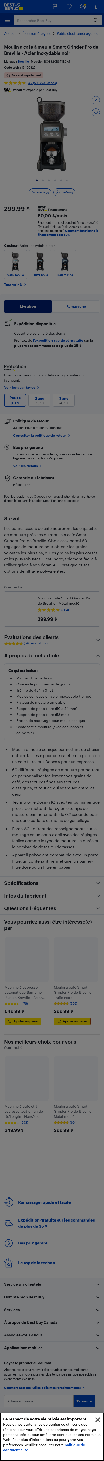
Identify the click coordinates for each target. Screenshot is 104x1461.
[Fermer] (97, 1419)
